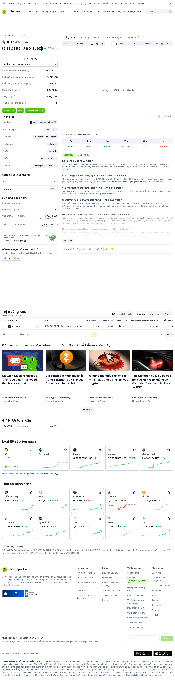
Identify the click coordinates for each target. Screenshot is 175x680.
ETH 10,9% (123, 3)
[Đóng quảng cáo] (31, 450)
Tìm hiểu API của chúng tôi (87, 135)
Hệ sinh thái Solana (134, 235)
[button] (49, 129)
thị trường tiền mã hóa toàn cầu (148, 233)
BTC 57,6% (112, 3)
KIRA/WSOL (50, 326)
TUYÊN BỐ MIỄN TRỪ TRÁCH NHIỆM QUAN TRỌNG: (25, 661)
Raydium (66, 167)
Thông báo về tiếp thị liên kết (13, 315)
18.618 (11, 3)
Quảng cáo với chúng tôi (14, 241)
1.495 (30, 3)
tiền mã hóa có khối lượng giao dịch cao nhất (131, 181)
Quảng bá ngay (49, 474)
